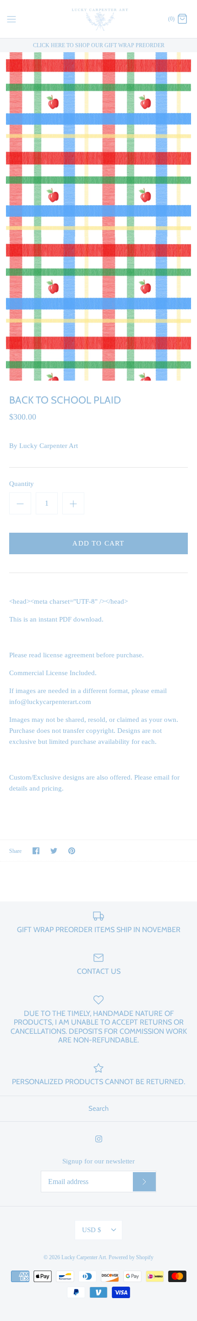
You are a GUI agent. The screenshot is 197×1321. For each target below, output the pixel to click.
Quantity (21, 483)
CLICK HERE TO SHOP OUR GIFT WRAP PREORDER (98, 45)
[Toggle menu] (11, 18)
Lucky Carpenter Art (48, 445)
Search (98, 1108)
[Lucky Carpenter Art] (99, 19)
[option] (98, 216)
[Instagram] (98, 1138)
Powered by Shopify (131, 1257)
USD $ (91, 1230)
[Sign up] (144, 1181)
